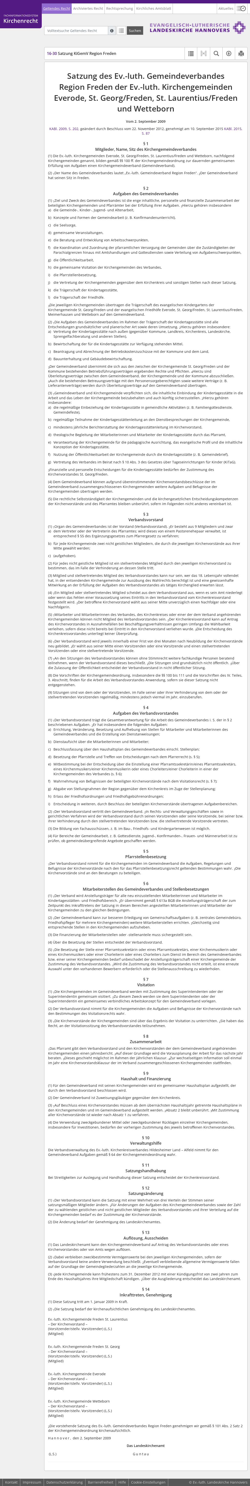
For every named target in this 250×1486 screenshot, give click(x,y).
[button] (241, 8)
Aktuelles (226, 8)
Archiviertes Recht (88, 8)
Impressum (32, 1482)
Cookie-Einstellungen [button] (148, 1482)
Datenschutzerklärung (64, 1482)
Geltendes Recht (56, 8)
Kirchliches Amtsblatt (153, 8)
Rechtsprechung (119, 8)
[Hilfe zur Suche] (112, 30)
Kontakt (11, 1482)
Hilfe (122, 1482)
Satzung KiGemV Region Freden (81, 53)
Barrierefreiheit (100, 1482)
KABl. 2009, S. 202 (63, 128)
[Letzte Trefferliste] (121, 30)
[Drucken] (241, 53)
